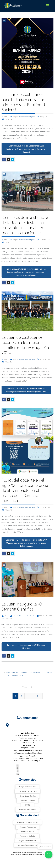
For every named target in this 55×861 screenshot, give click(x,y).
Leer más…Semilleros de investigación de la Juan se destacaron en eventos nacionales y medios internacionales (26, 271)
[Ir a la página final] (36, 696)
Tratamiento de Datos (28, 836)
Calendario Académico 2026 (27, 822)
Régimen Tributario (28, 800)
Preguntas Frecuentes (27, 787)
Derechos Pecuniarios (27, 827)
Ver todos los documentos (27, 845)
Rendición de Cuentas (27, 796)
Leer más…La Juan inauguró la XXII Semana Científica (26, 646)
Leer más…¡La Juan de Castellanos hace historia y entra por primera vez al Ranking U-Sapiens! (26, 148)
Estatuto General (27, 832)
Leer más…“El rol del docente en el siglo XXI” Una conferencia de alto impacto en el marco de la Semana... (26, 542)
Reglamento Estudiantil (27, 841)
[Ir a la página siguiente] (28, 696)
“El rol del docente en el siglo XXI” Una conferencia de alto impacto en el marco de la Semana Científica (25, 490)
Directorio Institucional (27, 809)
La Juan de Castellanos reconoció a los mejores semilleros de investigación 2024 (25, 344)
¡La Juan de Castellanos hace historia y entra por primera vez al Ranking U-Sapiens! (24, 101)
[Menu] (47, 6)
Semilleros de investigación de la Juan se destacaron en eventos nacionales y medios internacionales (25, 224)
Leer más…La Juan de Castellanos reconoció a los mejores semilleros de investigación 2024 (26, 390)
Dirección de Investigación (27, 116)
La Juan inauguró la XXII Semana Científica (23, 606)
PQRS (27, 805)
